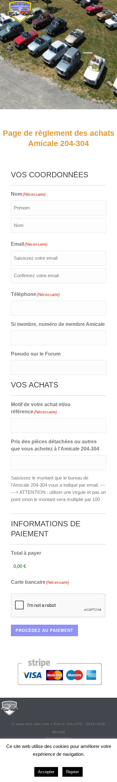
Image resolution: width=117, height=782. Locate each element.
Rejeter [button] (72, 772)
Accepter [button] (46, 772)
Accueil (58, 732)
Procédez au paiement (44, 630)
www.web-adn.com (32, 724)
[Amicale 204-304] (9, 707)
